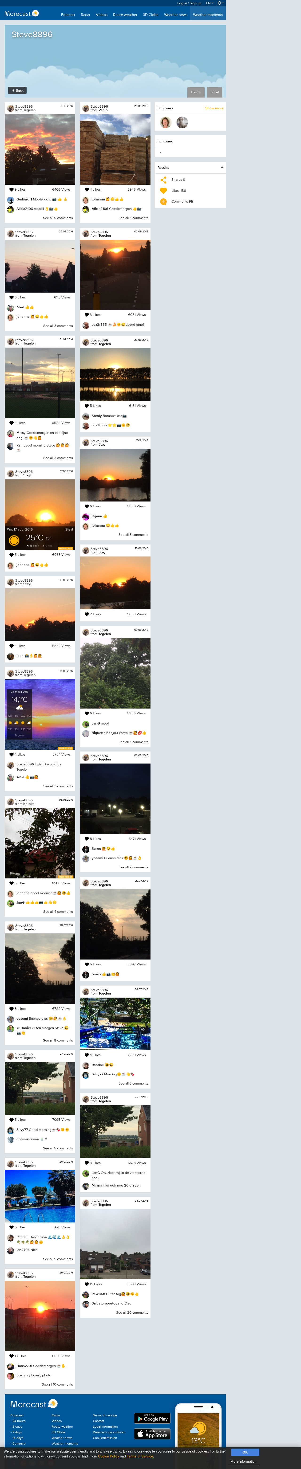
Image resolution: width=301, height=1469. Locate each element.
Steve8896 (24, 106)
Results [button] (163, 167)
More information (243, 1461)
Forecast (68, 15)
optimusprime (27, 1139)
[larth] (182, 122)
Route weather (125, 15)
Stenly (97, 416)
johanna (23, 316)
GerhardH (24, 199)
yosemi (22, 1018)
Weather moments (208, 15)
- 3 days (16, 1426)
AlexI (20, 307)
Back (19, 90)
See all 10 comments (57, 1384)
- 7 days (16, 1432)
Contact (98, 1421)
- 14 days (17, 1438)
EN (209, 3)
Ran (19, 445)
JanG (20, 902)
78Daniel (23, 1028)
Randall (22, 1237)
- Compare (18, 1443)
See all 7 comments (133, 867)
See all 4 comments (58, 911)
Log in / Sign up (189, 3)
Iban (20, 656)
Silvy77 (22, 1130)
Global (196, 92)
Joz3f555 (99, 324)
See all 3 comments (58, 326)
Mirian (97, 1185)
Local (214, 92)
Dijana (97, 516)
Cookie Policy (108, 1455)
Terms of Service (140, 1455)
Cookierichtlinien (105, 1438)
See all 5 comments (58, 218)
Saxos (96, 848)
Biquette (98, 733)
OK (245, 1452)
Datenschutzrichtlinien (109, 1432)
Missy (21, 433)
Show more (214, 108)
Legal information (105, 1426)
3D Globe (150, 15)
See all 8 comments (58, 1040)
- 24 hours (18, 1421)
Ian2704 (23, 1250)
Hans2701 (24, 1366)
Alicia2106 (24, 209)
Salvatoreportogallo (107, 1303)
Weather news (175, 15)
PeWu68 (98, 1294)
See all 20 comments (132, 1312)
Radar (85, 15)
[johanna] (166, 122)
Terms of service (105, 1415)
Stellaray (23, 1375)
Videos (101, 15)
